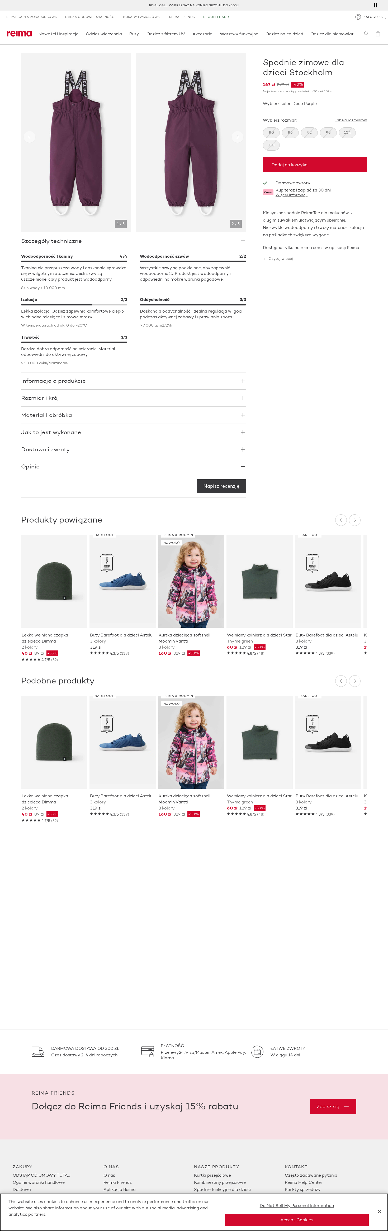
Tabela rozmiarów (351, 120)
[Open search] (366, 34)
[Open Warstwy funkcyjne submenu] (259, 33)
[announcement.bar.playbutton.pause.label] (375, 5)
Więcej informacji (291, 195)
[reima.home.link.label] (19, 34)
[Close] (379, 1211)
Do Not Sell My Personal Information (297, 1205)
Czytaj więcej (281, 259)
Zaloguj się (374, 17)
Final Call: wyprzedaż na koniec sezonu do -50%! (194, 5)
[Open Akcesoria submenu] (214, 33)
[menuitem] (58, 1175)
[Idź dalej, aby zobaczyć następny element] (237, 137)
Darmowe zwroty (293, 182)
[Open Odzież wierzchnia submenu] (123, 33)
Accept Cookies (296, 1219)
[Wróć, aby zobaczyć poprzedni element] (29, 137)
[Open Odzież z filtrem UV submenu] (186, 33)
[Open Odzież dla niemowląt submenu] (355, 33)
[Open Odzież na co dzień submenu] (304, 33)
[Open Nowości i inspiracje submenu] (80, 33)
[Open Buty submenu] (140, 33)
